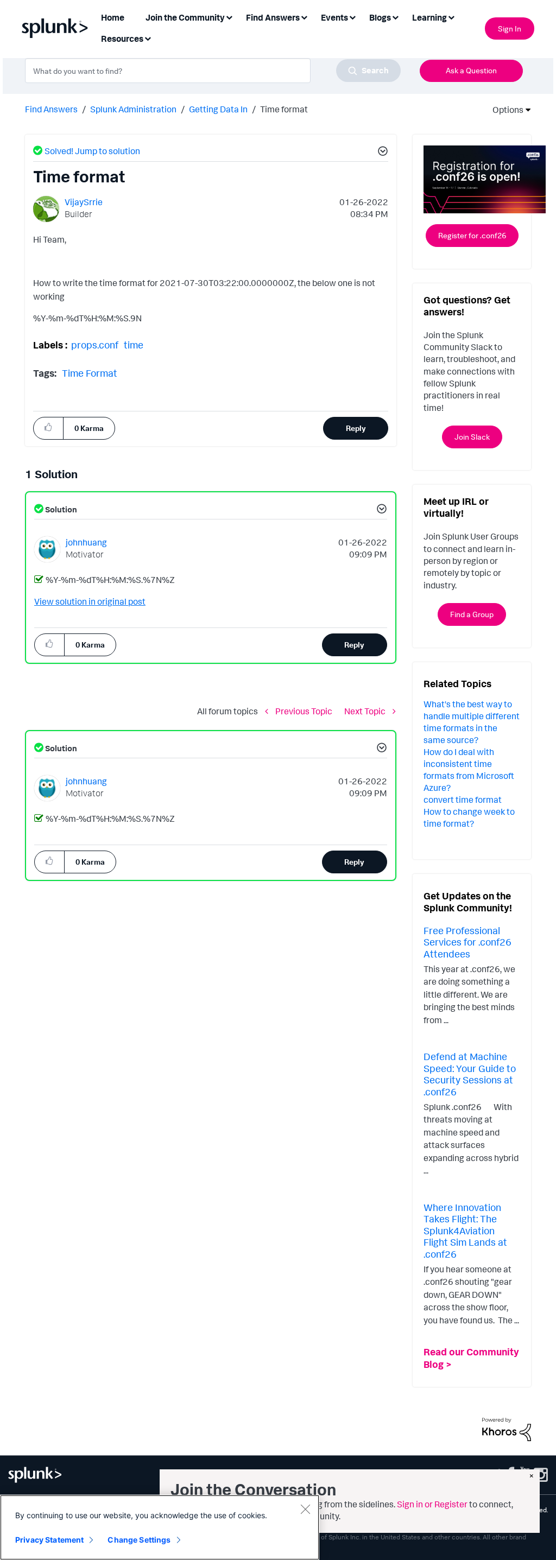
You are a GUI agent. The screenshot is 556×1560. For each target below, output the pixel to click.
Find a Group (472, 614)
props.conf (94, 345)
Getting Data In (218, 109)
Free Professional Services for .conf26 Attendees (467, 942)
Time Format (89, 373)
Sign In (509, 28)
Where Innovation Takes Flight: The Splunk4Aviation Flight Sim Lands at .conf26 (465, 1230)
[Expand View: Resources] (147, 38)
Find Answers (51, 109)
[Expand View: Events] (352, 16)
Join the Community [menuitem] (185, 17)
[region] (159, 1527)
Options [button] (504, 109)
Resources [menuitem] (122, 38)
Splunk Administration (133, 109)
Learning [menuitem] (429, 17)
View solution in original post (90, 601)
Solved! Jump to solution (92, 150)
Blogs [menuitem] (380, 17)
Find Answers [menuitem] (273, 17)
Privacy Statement (49, 1539)
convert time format (463, 799)
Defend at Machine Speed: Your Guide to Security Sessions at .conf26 (470, 1074)
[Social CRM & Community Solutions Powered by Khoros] (506, 1428)
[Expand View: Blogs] (395, 16)
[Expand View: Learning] (451, 16)
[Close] (305, 1509)
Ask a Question (471, 70)
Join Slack (472, 436)
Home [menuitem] (112, 17)
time (133, 345)
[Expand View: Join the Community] (229, 16)
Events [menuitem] (334, 17)
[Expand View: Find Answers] (304, 16)
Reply (356, 428)
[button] (381, 152)
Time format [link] (284, 109)
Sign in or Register (432, 1504)
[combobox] (213, 70)
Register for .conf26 (472, 235)
